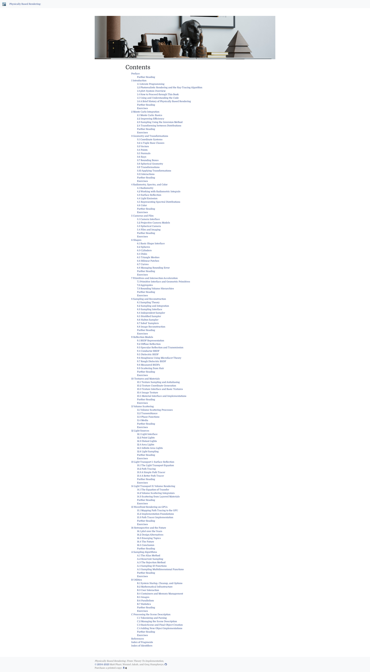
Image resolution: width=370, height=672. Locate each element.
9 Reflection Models (142, 337)
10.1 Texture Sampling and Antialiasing (158, 382)
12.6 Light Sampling (148, 451)
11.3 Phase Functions (148, 417)
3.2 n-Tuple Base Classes (150, 143)
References (137, 638)
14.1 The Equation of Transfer (153, 489)
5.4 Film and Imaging (149, 229)
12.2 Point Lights (146, 437)
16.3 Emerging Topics (149, 538)
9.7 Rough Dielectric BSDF (151, 361)
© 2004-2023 (102, 664)
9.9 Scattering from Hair (150, 368)
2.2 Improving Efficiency (150, 118)
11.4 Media (142, 420)
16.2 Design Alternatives (150, 534)
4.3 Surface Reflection (149, 195)
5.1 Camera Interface (148, 219)
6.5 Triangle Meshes (148, 257)
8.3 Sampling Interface (149, 309)
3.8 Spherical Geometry (150, 164)
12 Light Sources (140, 430)
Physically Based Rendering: (25, 4)
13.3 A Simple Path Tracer (151, 472)
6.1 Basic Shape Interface (151, 243)
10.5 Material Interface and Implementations (161, 396)
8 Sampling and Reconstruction (148, 299)
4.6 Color (142, 205)
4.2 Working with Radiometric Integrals (158, 191)
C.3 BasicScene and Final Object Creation (160, 625)
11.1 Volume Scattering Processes (155, 410)
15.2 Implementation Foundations (155, 514)
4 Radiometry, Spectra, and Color (149, 184)
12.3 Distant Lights (147, 441)
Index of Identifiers (141, 645)
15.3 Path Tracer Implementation (155, 517)
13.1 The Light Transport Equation (155, 465)
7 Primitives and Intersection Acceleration (154, 278)
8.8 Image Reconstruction (151, 326)
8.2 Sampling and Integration (153, 306)
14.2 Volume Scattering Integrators (156, 493)
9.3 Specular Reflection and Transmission (160, 347)
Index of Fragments (142, 642)
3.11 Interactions (146, 174)
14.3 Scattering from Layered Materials (158, 496)
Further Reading (146, 77)
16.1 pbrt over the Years (149, 531)
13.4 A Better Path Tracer (150, 476)
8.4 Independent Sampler (151, 313)
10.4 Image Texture (147, 392)
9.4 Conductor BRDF (148, 351)
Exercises (142, 108)
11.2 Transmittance (147, 413)
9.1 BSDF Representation (150, 340)
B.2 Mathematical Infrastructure (155, 586)
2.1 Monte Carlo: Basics (149, 115)
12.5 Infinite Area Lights (150, 448)
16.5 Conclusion (145, 545)
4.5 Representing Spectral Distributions (158, 202)
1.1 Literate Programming (150, 84)
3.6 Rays (141, 157)
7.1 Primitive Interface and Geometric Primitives (163, 281)
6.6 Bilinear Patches (148, 261)
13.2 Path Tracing (146, 469)
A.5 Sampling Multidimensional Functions (160, 569)
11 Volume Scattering (142, 406)
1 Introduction (138, 80)
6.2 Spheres (143, 247)
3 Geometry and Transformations (149, 136)
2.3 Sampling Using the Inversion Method (160, 122)
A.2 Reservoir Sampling (150, 559)
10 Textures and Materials (145, 378)
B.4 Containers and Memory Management (160, 593)
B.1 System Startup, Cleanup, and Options (159, 583)
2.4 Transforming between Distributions (159, 125)
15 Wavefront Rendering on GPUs (149, 507)
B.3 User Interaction (148, 590)
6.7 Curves (143, 264)
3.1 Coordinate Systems (149, 139)
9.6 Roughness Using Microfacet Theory (159, 358)
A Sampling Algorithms (144, 552)
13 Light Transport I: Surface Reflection (152, 462)
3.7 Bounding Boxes (148, 160)
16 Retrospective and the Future (148, 528)
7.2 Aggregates (145, 285)
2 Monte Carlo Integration (145, 112)
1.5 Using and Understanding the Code (158, 98)
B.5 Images (143, 597)
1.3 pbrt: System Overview (151, 91)
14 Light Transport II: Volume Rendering (153, 486)
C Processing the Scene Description (150, 614)
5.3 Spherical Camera (149, 226)
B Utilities (136, 580)
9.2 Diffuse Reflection (149, 344)
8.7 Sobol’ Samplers (148, 323)
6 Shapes (136, 240)
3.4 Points (142, 150)
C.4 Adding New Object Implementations (159, 628)
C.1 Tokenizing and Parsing (152, 618)
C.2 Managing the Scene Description (157, 621)
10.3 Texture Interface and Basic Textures (160, 389)
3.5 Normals (143, 153)
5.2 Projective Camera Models (153, 222)
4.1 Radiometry (145, 188)
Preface (135, 73)
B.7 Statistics (144, 604)
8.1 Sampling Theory (148, 302)
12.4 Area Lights (145, 444)
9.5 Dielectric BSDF (148, 354)
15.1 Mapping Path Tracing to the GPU (157, 510)
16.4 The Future (145, 541)
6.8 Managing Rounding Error (153, 268)
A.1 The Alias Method (148, 555)
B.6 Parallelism (145, 600)
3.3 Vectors (143, 146)
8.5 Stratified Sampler (149, 316)
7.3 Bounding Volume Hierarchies (155, 288)
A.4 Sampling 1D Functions (152, 566)
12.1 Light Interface (147, 434)
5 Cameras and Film (142, 216)
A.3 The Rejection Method (151, 562)
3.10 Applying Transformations (154, 170)
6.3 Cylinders (144, 250)
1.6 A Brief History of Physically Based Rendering (164, 101)
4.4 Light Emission (147, 198)
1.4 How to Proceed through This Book (158, 94)
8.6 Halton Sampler (147, 320)
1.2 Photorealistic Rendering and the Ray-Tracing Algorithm (169, 87)
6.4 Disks (142, 254)
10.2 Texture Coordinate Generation (156, 385)
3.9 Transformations (148, 167)
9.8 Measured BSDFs (148, 365)
